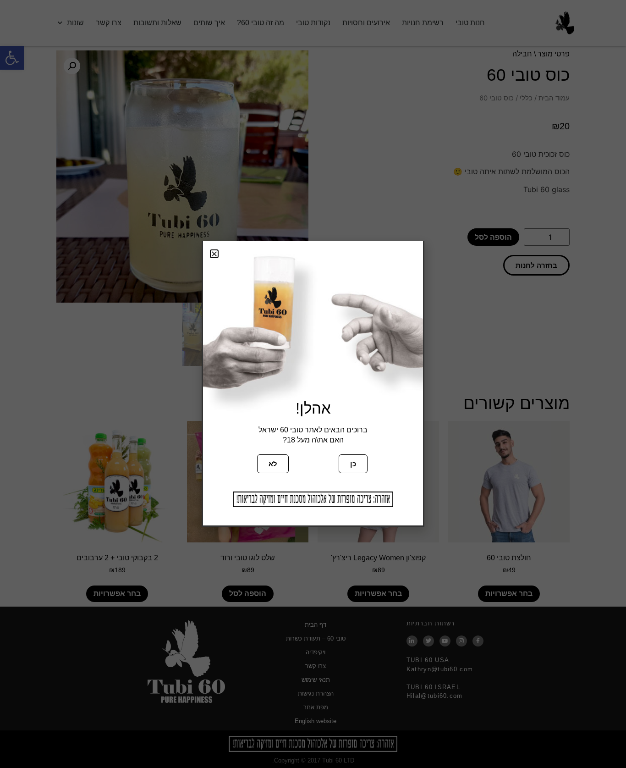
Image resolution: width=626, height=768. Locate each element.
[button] (214, 253)
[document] (313, 384)
